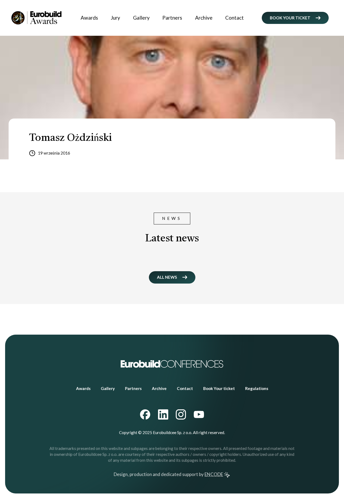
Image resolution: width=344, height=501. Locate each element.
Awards (89, 18)
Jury (115, 18)
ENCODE (214, 474)
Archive (204, 18)
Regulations (256, 388)
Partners (172, 18)
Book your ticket (290, 17)
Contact (234, 18)
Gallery (141, 18)
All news (167, 277)
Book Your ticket (219, 388)
